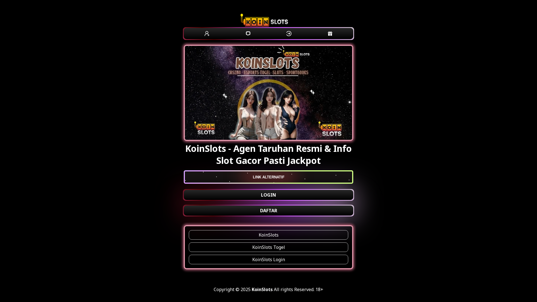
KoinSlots (269, 235)
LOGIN (268, 195)
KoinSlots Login (268, 259)
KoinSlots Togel (268, 247)
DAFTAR (268, 210)
